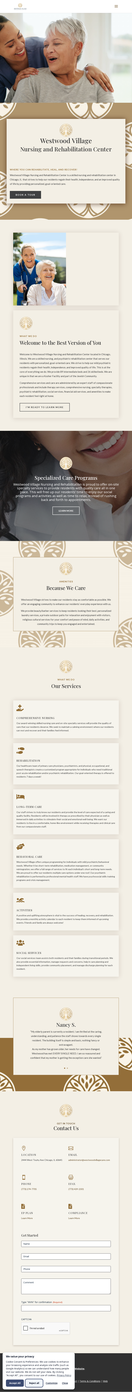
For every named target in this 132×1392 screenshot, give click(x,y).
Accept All (14, 1383)
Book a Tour (25, 194)
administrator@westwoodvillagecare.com (89, 1160)
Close (65, 1383)
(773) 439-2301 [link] (76, 1189)
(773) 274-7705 (29, 1189)
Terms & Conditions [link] (90, 1381)
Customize (51, 1383)
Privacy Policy (64, 1375)
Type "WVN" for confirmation (41, 1302)
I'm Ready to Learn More (45, 407)
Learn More (66, 510)
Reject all (34, 1383)
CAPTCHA (26, 1319)
